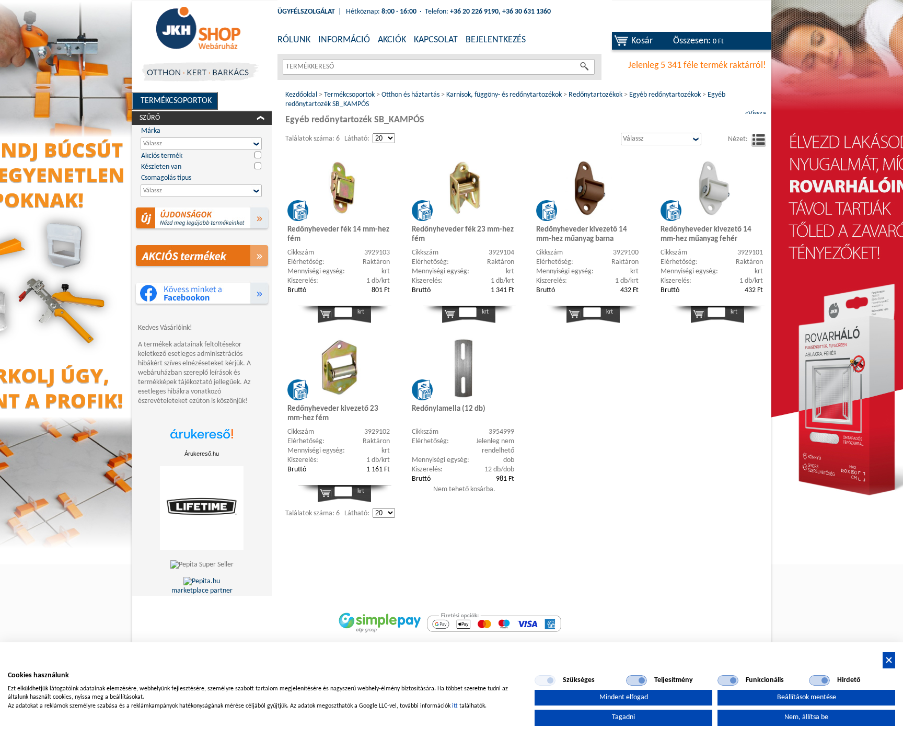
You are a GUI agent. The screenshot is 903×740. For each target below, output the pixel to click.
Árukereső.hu (201, 453)
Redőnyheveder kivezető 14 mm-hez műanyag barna (581, 234)
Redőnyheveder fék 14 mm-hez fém (338, 234)
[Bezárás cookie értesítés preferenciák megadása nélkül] (889, 660)
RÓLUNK (293, 40)
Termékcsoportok (176, 101)
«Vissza (755, 114)
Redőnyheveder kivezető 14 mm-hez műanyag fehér (706, 234)
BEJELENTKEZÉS (496, 40)
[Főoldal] (198, 29)
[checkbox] (545, 680)
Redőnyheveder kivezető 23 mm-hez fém (332, 413)
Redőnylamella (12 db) (448, 409)
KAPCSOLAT (436, 40)
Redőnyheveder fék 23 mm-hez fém (463, 234)
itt (455, 706)
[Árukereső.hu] (201, 439)
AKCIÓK (392, 40)
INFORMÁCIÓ (344, 40)
